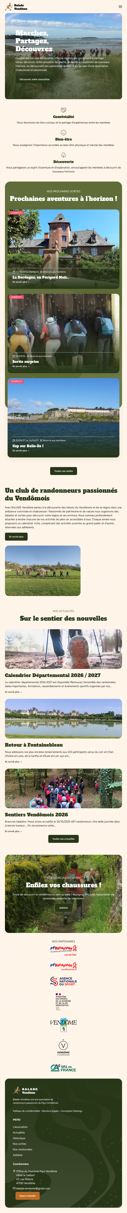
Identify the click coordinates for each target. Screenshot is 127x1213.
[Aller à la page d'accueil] (16, 7)
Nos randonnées (22, 1149)
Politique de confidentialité (26, 1111)
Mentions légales (50, 1111)
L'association (20, 1127)
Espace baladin (28, 1195)
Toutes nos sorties (63, 471)
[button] (120, 6)
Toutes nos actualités (63, 838)
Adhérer (63, 907)
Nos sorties (19, 1144)
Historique (19, 1138)
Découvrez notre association (35, 79)
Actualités (19, 1132)
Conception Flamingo (71, 1111)
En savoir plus (16, 536)
